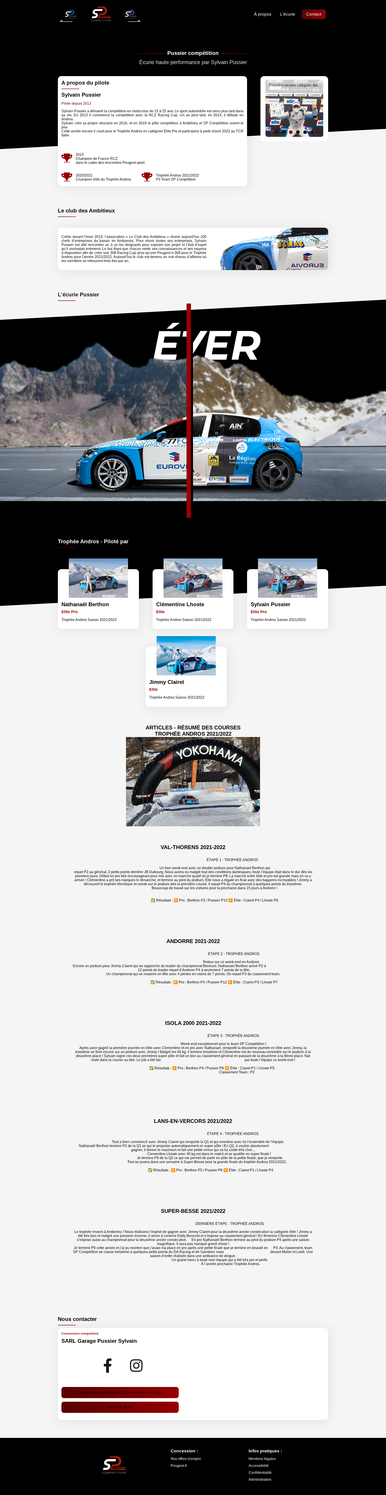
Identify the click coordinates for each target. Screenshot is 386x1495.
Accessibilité (259, 1466)
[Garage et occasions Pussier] (70, 14)
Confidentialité (260, 1472)
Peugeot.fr (179, 1466)
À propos (262, 14)
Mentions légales (262, 1459)
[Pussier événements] (130, 14)
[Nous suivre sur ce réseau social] (107, 1365)
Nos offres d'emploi (186, 1459)
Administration (260, 1479)
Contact (313, 14)
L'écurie (287, 14)
